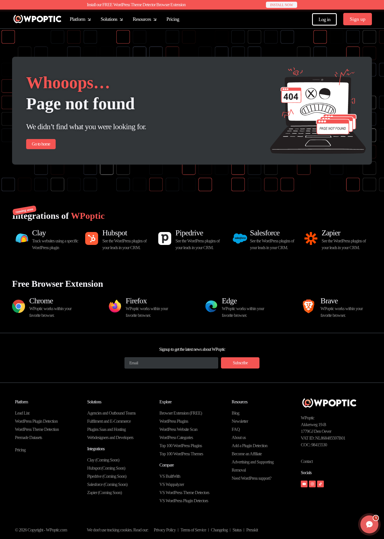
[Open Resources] (154, 19)
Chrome (41, 300)
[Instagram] (312, 484)
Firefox (136, 300)
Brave (329, 300)
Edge (229, 300)
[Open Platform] (89, 19)
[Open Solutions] (121, 19)
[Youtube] (304, 484)
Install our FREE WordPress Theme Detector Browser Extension (136, 4)
